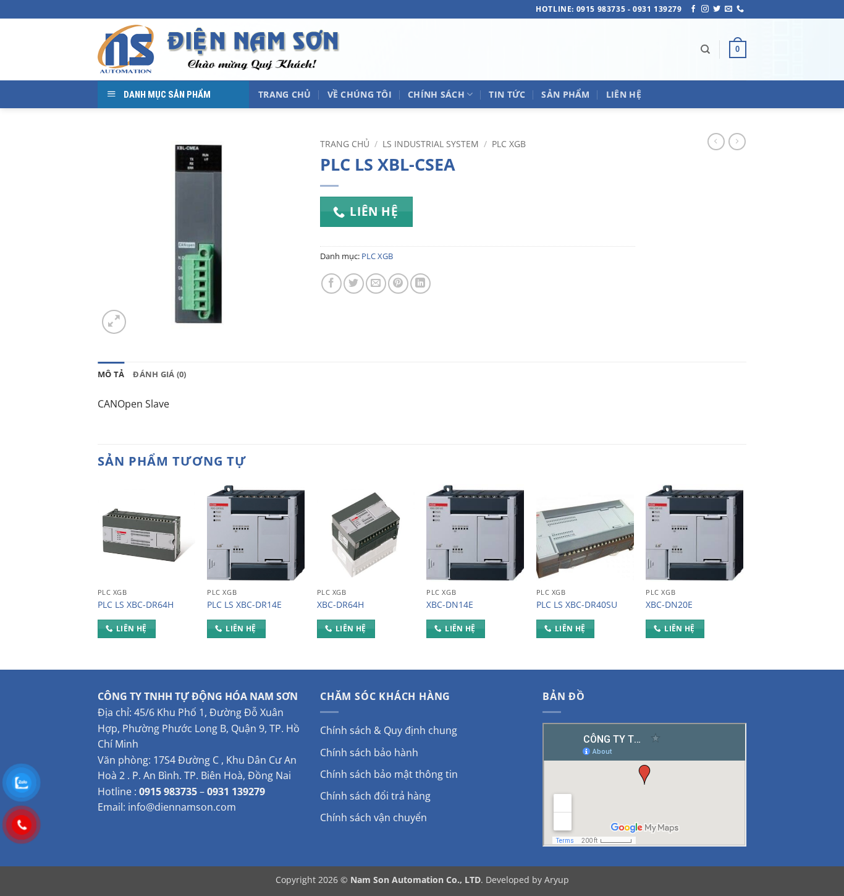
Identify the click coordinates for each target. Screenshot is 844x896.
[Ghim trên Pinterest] (398, 283)
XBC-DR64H (340, 604)
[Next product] (716, 141)
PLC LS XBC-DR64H (136, 604)
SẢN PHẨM (565, 94)
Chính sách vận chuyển (373, 817)
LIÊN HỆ (623, 94)
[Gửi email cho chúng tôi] (728, 9)
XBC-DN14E (449, 604)
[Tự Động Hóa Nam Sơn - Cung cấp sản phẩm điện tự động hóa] (221, 49)
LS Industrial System (430, 144)
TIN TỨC (507, 94)
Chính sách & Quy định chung (388, 730)
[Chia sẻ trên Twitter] (354, 283)
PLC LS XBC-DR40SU (576, 604)
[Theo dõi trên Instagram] (705, 9)
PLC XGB (509, 144)
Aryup (556, 879)
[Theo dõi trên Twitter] (716, 9)
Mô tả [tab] (111, 374)
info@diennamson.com (182, 807)
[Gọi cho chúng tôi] (740, 9)
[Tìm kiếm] (705, 49)
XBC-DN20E (669, 604)
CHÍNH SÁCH (436, 94)
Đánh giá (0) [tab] (159, 374)
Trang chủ (344, 144)
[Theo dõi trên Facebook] (693, 9)
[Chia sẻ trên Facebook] (331, 283)
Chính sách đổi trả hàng (375, 796)
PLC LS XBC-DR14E (244, 604)
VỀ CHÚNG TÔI (359, 94)
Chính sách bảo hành (369, 752)
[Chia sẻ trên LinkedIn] (420, 283)
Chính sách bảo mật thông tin (389, 774)
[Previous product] (737, 141)
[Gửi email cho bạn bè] (376, 283)
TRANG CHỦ (284, 94)
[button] (737, 49)
